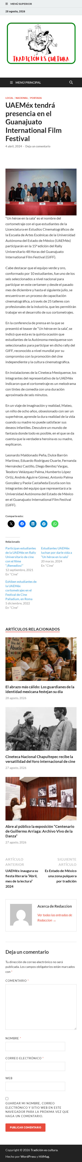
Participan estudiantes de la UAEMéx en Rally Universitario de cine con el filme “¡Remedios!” (20, 556)
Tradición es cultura (44, 1150)
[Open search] (71, 83)
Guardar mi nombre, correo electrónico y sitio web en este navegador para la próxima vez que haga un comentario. (37, 1110)
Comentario (17, 980)
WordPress (28, 1156)
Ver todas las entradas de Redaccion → (54, 917)
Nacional (22, 97)
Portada (36, 97)
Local (9, 97)
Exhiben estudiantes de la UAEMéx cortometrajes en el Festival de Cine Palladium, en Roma (21, 590)
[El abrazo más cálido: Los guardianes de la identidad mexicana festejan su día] (41, 660)
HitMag (44, 1156)
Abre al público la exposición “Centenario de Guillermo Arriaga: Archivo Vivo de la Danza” (39, 831)
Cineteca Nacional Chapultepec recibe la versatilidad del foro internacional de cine (40, 759)
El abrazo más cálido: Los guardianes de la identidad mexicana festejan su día (39, 689)
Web (8, 1078)
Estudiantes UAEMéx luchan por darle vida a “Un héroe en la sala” (56, 552)
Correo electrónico (24, 1058)
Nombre (13, 1038)
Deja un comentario (37, 146)
